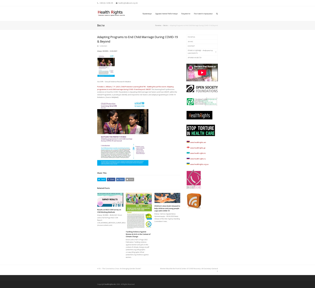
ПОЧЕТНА (191, 37)
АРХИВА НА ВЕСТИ (194, 57)
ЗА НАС (190, 41)
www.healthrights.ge (197, 148)
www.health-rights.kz (198, 153)
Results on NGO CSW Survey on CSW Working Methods (109, 211)
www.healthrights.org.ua (199, 164)
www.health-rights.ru (198, 159)
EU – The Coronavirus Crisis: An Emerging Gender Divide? (120, 268)
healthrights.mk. (110, 284)
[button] (101, 179)
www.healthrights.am (198, 142)
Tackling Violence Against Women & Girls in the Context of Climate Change (138, 234)
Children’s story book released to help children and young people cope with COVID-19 (167, 208)
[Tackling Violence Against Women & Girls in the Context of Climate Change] (139, 211)
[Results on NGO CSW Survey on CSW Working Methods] (110, 200)
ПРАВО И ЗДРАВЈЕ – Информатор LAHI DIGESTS (200, 51)
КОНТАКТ (191, 46)
